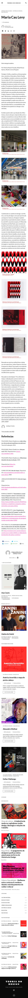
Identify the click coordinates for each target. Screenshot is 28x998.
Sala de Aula (4, 12)
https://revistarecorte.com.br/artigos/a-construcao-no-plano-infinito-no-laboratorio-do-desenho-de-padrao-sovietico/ (14, 533)
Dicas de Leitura (7, 821)
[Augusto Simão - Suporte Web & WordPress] (14, 995)
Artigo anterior (7, 562)
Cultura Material (7, 774)
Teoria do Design (14, 3)
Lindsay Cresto (8, 26)
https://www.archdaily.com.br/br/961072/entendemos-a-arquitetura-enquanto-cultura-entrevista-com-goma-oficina (13, 504)
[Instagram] (14, 990)
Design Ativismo (5, 900)
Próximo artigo (5, 603)
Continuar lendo (8, 692)
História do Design (17, 10)
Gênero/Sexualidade (6, 10)
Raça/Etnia (16, 674)
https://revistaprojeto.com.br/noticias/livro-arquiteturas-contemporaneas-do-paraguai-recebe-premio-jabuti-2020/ (13, 518)
